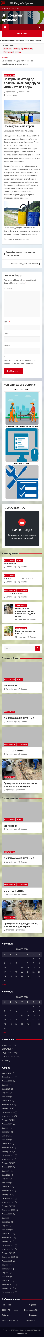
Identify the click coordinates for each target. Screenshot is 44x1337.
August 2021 (7, 1261)
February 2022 (7, 1237)
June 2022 (6, 1222)
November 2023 (8, 1159)
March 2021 (6, 1280)
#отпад (18, 52)
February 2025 (7, 1104)
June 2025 (6, 1089)
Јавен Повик (10, 563)
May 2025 (6, 1093)
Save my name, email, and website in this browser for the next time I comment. (20, 362)
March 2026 (6, 1073)
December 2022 (8, 1198)
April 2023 (6, 1183)
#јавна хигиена (26, 49)
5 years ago (10, 92)
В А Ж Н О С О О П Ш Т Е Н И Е (18, 578)
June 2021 (6, 1269)
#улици (16, 49)
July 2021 (5, 1265)
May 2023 (6, 1179)
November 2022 (8, 1202)
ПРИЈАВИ (22, 416)
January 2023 (7, 1194)
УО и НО (19, 560)
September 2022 (8, 1210)
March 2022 (6, 1233)
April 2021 (6, 1277)
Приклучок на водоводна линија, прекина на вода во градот (25, 612)
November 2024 (8, 1116)
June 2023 (6, 1175)
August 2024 (7, 1124)
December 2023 (8, 1155)
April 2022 (6, 1230)
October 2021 (7, 1253)
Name (7, 322)
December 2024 (8, 1112)
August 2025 (7, 1081)
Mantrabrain (22, 1333)
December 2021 (8, 1245)
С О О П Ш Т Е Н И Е (13, 593)
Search (37, 648)
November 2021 (8, 1249)
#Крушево (7, 49)
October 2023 (7, 1163)
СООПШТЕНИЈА (9, 75)
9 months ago (11, 582)
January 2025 (7, 1108)
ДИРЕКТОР (6, 1049)
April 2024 (6, 1140)
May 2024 (6, 1136)
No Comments (11, 95)
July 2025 (5, 1085)
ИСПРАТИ (22, 453)
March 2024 (6, 1144)
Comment (8, 288)
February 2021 (7, 1284)
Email (6, 334)
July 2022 (5, 1218)
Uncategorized (9, 590)
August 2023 (7, 1167)
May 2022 (6, 1226)
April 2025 (6, 1097)
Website (7, 345)
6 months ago (11, 567)
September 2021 (8, 1257)
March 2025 (6, 1100)
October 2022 (7, 1206)
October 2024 (7, 1120)
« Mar (4, 984)
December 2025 (8, 1077)
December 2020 (8, 1292)
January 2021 (7, 1288)
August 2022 (7, 1214)
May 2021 (6, 1273)
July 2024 (5, 1128)
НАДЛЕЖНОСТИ (9, 1053)
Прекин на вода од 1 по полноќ (24, 263)
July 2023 (5, 1171)
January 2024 (7, 1151)
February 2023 (7, 1190)
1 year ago (22, 619)
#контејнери (8, 52)
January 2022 (7, 1241)
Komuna (24, 567)
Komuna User (24, 92)
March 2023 (6, 1187)
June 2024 (6, 1132)
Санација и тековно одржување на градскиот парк (20, 254)
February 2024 (7, 1147)
